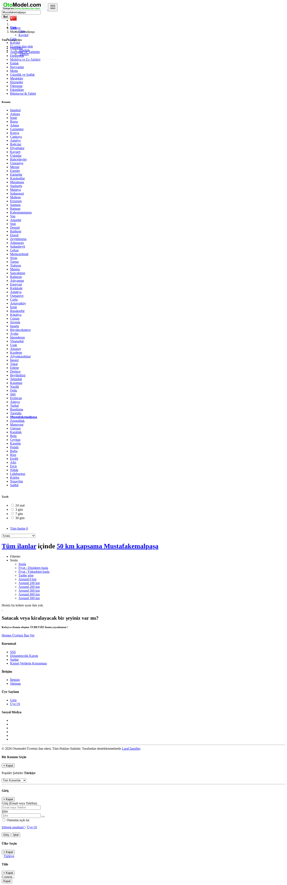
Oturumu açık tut (17, 820)
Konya (14, 133)
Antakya (15, 292)
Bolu (13, 436)
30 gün (20, 518)
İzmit (13, 307)
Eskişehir (16, 174)
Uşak (13, 345)
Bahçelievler (18, 159)
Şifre (5, 811)
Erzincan (16, 398)
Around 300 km (29, 590)
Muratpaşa (17, 182)
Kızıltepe (16, 352)
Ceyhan (15, 439)
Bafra (13, 451)
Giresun (15, 428)
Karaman (16, 383)
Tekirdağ (16, 379)
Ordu (13, 390)
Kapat (7, 881)
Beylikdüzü (17, 375)
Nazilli (14, 386)
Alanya (15, 402)
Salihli (14, 485)
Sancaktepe (17, 273)
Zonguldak (17, 421)
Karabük (16, 432)
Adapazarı (17, 243)
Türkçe (23, 54)
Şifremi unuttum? (13, 827)
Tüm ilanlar (19, 528)
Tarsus (14, 261)
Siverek (15, 322)
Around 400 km (29, 594)
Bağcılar (15, 144)
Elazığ (14, 235)
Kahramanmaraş (21, 212)
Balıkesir (16, 277)
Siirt (13, 394)
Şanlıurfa (16, 186)
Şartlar (14, 659)
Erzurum (16, 201)
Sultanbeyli (17, 246)
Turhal (14, 405)
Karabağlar (17, 178)
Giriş (21, 31)
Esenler (15, 171)
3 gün (19, 509)
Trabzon (15, 265)
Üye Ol (15, 704)
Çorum (14, 318)
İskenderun (17, 337)
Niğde (14, 470)
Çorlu (14, 299)
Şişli (13, 224)
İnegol (14, 360)
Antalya (15, 140)
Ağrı (13, 462)
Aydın (14, 333)
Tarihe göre (26, 575)
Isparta (14, 326)
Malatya (15, 189)
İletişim (15, 680)
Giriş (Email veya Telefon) (19, 803)
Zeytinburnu (18, 239)
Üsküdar (15, 155)
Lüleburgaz (17, 474)
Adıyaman (17, 280)
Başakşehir (17, 311)
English (23, 50)
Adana (14, 125)
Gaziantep (17, 129)
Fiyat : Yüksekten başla (33, 571)
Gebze (14, 250)
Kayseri (15, 152)
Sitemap (15, 683)
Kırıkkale (16, 288)
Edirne (14, 367)
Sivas (13, 258)
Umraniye (16, 163)
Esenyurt (16, 284)
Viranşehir (17, 341)
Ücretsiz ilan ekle (21, 46)
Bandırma (16, 409)
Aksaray (15, 349)
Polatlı (14, 447)
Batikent (15, 231)
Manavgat (16, 424)
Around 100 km (29, 583)
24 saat (20, 505)
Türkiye (9, 856)
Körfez (14, 477)
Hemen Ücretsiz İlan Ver (18, 635)
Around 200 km (29, 587)
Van (12, 216)
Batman (15, 208)
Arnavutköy (18, 303)
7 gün (19, 514)
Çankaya (16, 136)
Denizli (15, 227)
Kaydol (23, 35)
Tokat (14, 364)
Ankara (15, 114)
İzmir (13, 118)
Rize (13, 455)
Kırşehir (15, 443)
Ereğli (14, 458)
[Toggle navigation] (53, 7)
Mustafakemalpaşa (23, 417)
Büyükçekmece (20, 330)
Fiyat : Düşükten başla (33, 568)
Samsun (15, 205)
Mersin (14, 167)
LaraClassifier (131, 748)
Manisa (15, 269)
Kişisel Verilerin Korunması (28, 663)
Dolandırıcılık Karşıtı (24, 656)
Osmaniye (17, 296)
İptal (15, 834)
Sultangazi (17, 193)
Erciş (13, 466)
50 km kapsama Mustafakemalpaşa (107, 546)
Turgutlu (15, 413)
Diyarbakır (17, 148)
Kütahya (15, 314)
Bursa (14, 121)
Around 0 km (27, 579)
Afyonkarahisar (20, 356)
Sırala (22, 564)
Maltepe (15, 197)
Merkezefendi (19, 254)
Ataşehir (15, 220)
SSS (13, 652)
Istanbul (15, 110)
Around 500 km (29, 598)
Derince (15, 371)
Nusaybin (16, 481)
